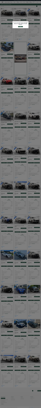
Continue (20, 26)
